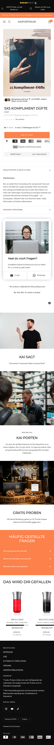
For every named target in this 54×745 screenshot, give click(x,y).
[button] (27, 292)
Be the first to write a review (27, 292)
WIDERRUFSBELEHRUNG (13, 670)
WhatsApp (41, 275)
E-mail (15, 275)
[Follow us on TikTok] (18, 709)
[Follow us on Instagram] (6, 709)
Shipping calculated (21, 115)
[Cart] (49, 22)
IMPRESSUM (8, 652)
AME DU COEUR (17, 620)
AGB (5, 656)
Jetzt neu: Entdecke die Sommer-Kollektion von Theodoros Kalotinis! (27, 15)
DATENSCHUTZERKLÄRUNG (14, 661)
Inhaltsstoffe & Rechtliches (17, 170)
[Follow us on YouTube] (12, 709)
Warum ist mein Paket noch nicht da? (17, 559)
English (24, 719)
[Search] (9, 22)
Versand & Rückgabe (13, 210)
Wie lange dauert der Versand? (15, 551)
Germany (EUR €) (10, 719)
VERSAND (7, 666)
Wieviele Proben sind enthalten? (15, 566)
